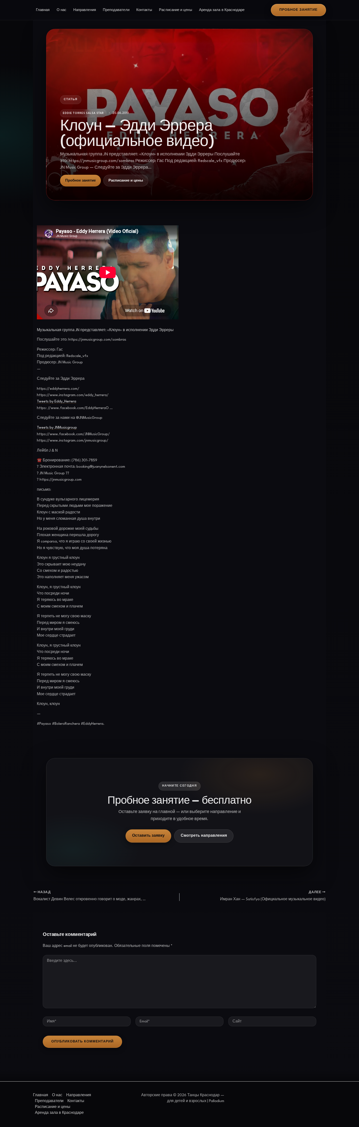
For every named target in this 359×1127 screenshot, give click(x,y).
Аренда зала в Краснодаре (222, 10)
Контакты (144, 10)
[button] (298, 10)
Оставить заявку (148, 836)
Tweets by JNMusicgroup (57, 428)
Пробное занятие (80, 180)
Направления (84, 10)
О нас (61, 10)
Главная (43, 10)
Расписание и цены (175, 10)
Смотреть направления (204, 836)
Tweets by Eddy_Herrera (56, 401)
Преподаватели (116, 10)
